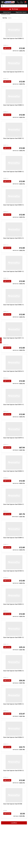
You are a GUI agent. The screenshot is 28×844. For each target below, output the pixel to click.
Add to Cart (7, 48)
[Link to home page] (9, 2)
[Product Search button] (2, 5)
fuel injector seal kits (5, 14)
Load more (14, 823)
